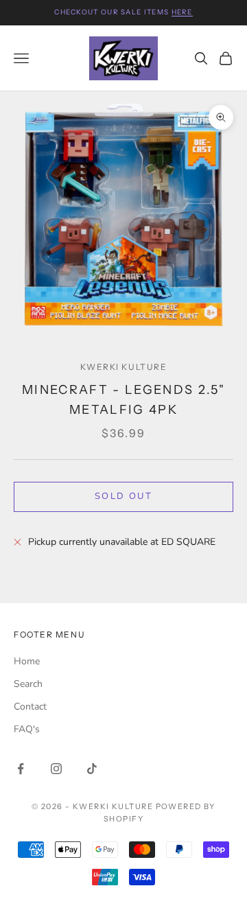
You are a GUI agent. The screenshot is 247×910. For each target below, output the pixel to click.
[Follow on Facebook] (20, 768)
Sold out (123, 496)
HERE (182, 12)
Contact (30, 706)
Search (28, 683)
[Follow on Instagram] (56, 768)
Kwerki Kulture (123, 367)
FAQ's (27, 729)
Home (27, 661)
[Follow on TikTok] (92, 768)
